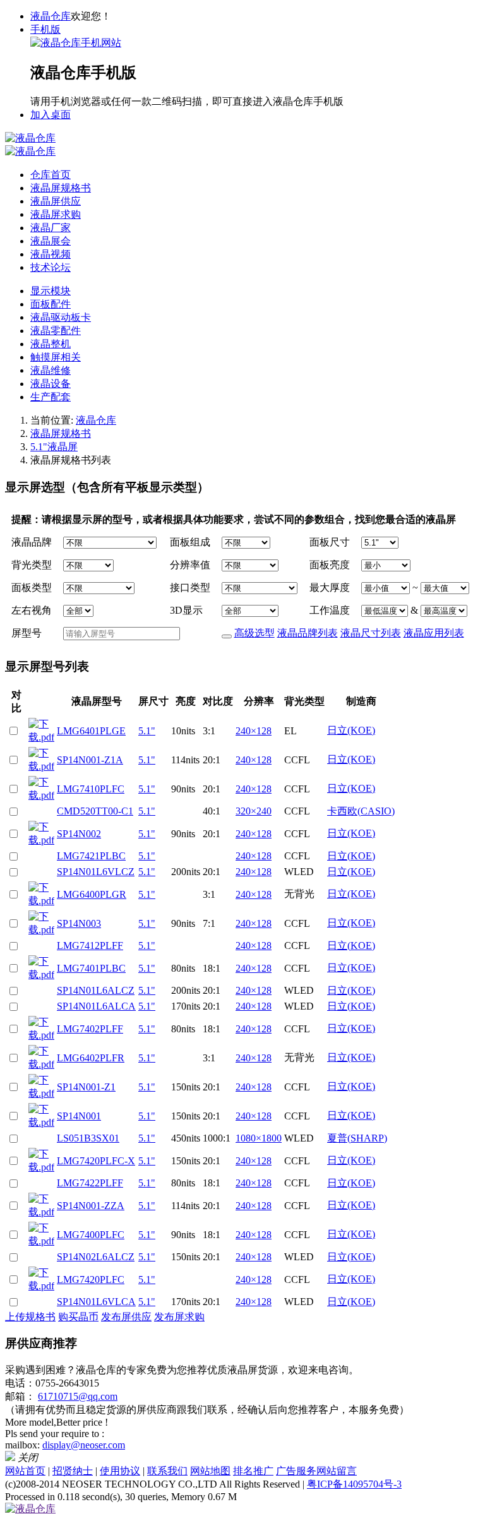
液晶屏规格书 (60, 433)
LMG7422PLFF (90, 1183)
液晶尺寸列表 (370, 633)
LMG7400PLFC (90, 1234)
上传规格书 (30, 1316)
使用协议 (120, 1470)
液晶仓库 (50, 16)
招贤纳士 (72, 1470)
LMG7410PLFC (90, 789)
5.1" (146, 730)
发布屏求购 (179, 1316)
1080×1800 (259, 1138)
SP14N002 (79, 833)
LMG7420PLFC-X (96, 1160)
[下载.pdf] (41, 729)
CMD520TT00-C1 (95, 811)
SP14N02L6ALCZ (96, 1256)
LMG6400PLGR (91, 894)
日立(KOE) (351, 730)
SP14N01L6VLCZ (96, 871)
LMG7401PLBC (91, 968)
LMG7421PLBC (91, 855)
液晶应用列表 (434, 633)
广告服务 (296, 1470)
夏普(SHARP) (357, 1138)
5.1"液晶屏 (54, 446)
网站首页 (25, 1470)
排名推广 (253, 1470)
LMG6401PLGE (91, 730)
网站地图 (210, 1470)
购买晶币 (78, 1316)
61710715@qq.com (77, 1396)
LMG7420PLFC (90, 1279)
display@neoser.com (83, 1445)
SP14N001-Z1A (90, 760)
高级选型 (254, 633)
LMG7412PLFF (90, 945)
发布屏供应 (126, 1316)
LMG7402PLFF (90, 1028)
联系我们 (167, 1470)
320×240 (254, 811)
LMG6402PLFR (90, 1058)
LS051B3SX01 (88, 1138)
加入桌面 (50, 114)
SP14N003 (79, 923)
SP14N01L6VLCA (96, 1301)
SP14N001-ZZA (90, 1205)
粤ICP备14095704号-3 (354, 1484)
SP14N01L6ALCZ (96, 990)
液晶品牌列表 (307, 633)
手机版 (45, 29)
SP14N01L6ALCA (96, 1006)
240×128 (254, 730)
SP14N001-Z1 (86, 1087)
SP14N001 (79, 1116)
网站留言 (336, 1470)
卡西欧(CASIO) (361, 811)
